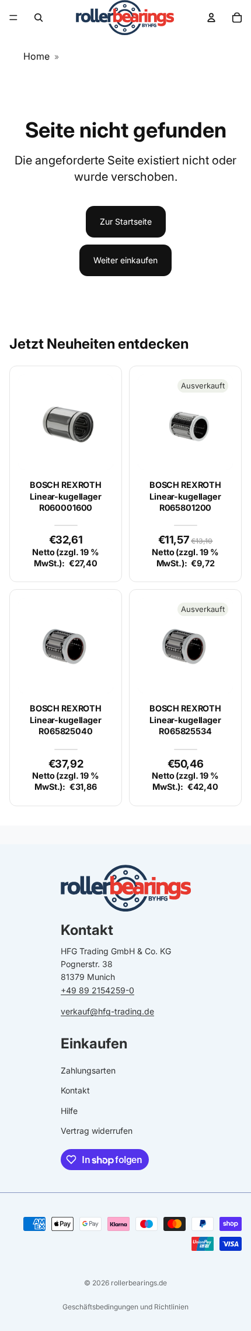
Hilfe (69, 1111)
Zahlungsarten (88, 1070)
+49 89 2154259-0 (97, 990)
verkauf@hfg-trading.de (107, 1011)
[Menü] (13, 17)
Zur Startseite (126, 221)
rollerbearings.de (139, 1282)
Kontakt (75, 1091)
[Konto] (211, 17)
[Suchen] (38, 17)
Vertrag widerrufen (97, 1131)
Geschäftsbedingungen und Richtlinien (125, 1306)
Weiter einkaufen (125, 260)
